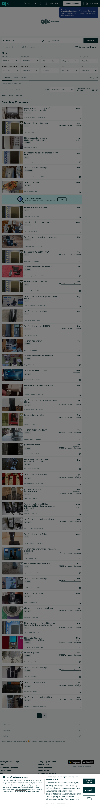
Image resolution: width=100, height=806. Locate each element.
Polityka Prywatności (32, 791)
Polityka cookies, (20, 791)
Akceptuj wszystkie (89, 781)
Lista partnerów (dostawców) (55, 803)
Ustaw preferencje (88, 798)
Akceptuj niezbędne (88, 789)
